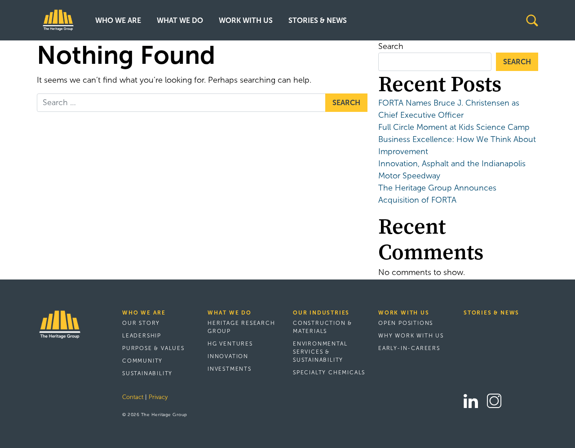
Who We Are (118, 20)
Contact (132, 397)
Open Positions (405, 323)
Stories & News (317, 20)
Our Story (141, 323)
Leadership (141, 336)
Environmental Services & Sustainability (320, 352)
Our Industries (321, 313)
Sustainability (147, 373)
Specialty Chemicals (329, 372)
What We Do (180, 20)
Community (142, 361)
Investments (230, 369)
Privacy (158, 397)
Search (390, 46)
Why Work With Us (411, 336)
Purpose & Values (153, 348)
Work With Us (246, 20)
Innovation (228, 356)
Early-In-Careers (409, 348)
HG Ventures (230, 344)
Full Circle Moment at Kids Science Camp (454, 127)
